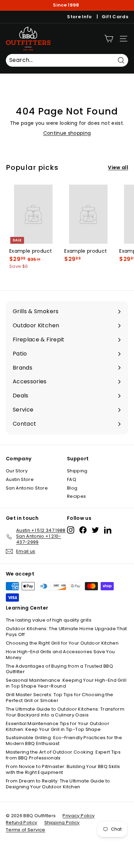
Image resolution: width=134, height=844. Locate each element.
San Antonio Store (27, 488)
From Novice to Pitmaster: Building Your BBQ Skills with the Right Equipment (63, 769)
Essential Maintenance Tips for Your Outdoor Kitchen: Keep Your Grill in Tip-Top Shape (57, 726)
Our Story (16, 471)
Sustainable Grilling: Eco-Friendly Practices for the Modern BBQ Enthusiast (64, 740)
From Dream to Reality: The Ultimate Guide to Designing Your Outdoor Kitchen (58, 784)
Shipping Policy (62, 822)
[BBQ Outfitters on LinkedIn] (107, 530)
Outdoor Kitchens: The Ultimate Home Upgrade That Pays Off (66, 631)
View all (118, 167)
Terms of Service (25, 829)
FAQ (71, 479)
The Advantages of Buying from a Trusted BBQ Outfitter (59, 669)
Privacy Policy (78, 815)
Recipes (76, 496)
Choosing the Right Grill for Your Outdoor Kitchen (62, 643)
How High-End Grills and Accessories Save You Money (60, 654)
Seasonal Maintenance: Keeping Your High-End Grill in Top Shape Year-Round (66, 683)
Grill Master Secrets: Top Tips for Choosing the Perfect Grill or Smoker (59, 697)
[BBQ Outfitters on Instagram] (70, 530)
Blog (72, 488)
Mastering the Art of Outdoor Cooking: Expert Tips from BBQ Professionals (63, 755)
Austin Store (20, 479)
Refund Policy (21, 822)
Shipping (77, 471)
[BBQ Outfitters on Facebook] (83, 530)
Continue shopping (67, 133)
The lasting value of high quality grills (48, 620)
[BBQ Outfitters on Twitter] (95, 530)
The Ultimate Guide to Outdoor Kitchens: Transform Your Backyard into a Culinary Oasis (65, 712)
